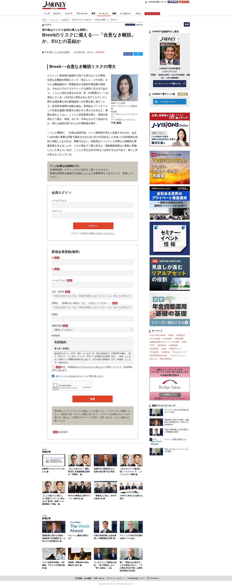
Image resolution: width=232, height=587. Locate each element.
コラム (138, 13)
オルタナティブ (180, 352)
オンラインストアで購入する (168, 83)
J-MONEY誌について (136, 578)
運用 (93, 13)
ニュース (69, 13)
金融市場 (139, 25)
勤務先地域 (59, 325)
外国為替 (154, 349)
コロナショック (178, 355)
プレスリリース (152, 14)
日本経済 (168, 339)
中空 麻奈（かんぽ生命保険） (57, 52)
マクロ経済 (155, 339)
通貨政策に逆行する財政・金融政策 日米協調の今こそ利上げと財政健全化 (53, 538)
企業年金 (166, 352)
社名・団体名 (60, 291)
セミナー (57, 13)
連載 (114, 13)
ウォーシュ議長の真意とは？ (175, 439)
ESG (153, 345)
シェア (128, 54)
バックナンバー (167, 102)
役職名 (55, 314)
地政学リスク (176, 349)
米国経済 (181, 335)
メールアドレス (59, 200)
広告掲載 (78, 578)
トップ (47, 13)
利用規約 (56, 335)
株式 (164, 349)
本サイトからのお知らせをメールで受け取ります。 (80, 376)
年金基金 (154, 352)
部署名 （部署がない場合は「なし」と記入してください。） (84, 303)
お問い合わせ (99, 578)
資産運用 (179, 339)
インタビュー (125, 13)
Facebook (154, 578)
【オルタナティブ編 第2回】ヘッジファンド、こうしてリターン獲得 (131, 471)
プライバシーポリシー (93, 367)
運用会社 (162, 345)
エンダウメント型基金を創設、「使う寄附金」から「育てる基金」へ (105, 565)
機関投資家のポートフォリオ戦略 (165, 342)
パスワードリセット (104, 233)
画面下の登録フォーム (79, 173)
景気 (185, 342)
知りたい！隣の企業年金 (161, 359)
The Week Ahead (158, 335)
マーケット (103, 13)
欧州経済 (100, 52)
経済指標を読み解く (159, 355)
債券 (171, 335)
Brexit (90, 52)
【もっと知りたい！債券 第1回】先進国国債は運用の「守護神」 (79, 471)
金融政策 (174, 345)
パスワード (57, 211)
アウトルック (82, 13)
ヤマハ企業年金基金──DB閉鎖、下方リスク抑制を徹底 (53, 565)
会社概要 (88, 578)
